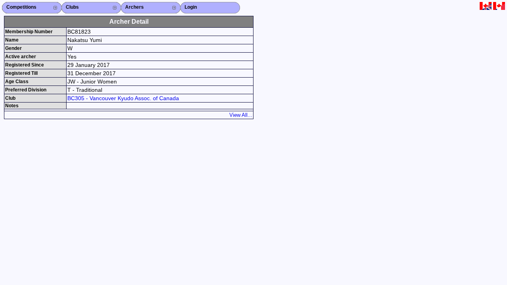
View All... (240, 115)
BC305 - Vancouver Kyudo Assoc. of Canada (123, 98)
